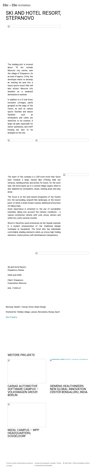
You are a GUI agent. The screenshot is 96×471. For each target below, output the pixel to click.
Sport (57, 312)
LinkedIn (53, 463)
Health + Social (21, 307)
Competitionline (40, 465)
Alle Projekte (11, 317)
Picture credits (11, 463)
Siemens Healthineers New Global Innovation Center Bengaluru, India (69, 389)
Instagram (45, 463)
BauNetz (49, 465)
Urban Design (40, 307)
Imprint (19, 463)
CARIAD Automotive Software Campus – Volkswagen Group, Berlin (23, 390)
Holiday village (23, 312)
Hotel (30, 307)
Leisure (34, 312)
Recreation (43, 312)
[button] (8, 334)
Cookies (9, 466)
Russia (51, 312)
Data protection (27, 463)
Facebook (38, 463)
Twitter (58, 463)
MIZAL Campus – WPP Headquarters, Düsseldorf (23, 433)
